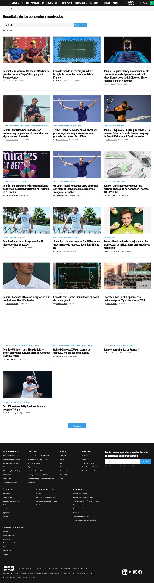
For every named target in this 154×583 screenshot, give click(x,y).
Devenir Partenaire (80, 493)
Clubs (5, 505)
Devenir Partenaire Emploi (83, 497)
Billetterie (84, 455)
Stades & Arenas (34, 463)
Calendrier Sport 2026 (11, 459)
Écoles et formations (11, 463)
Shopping (71, 237)
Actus (106, 67)
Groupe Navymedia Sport (13, 527)
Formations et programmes (46, 501)
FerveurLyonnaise (9, 543)
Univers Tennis (8, 535)
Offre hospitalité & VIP (81, 517)
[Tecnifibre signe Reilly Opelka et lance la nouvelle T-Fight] (27, 384)
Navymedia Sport (64, 568)
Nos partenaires (41, 573)
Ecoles (5, 517)
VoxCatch (6, 539)
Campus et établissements (46, 497)
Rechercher (80, 25)
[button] (4, 3)
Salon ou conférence (81, 509)
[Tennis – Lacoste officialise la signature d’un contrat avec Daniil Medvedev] (26, 276)
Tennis (17, 67)
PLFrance (6, 547)
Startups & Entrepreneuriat (38, 459)
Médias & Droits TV (15, 181)
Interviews (7, 475)
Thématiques (85, 451)
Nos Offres (77, 489)
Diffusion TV (84, 459)
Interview (73, 126)
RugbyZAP (7, 555)
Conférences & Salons (88, 463)
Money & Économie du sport (136, 67)
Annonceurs (15, 573)
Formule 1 (63, 471)
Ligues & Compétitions (11, 501)
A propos (6, 573)
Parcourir (77, 426)
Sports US (63, 475)
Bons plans (63, 237)
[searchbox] (38, 25)
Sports (30, 345)
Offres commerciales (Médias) (84, 521)
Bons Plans (7, 479)
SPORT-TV (7, 551)
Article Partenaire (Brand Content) (86, 501)
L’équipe (67, 573)
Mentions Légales (9, 577)
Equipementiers (9, 67)
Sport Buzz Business (11, 451)
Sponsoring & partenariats (119, 293)
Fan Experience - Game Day (118, 67)
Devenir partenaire (27, 573)
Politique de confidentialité (26, 577)
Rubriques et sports (10, 455)
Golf (61, 479)
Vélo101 (5, 531)
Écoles (38, 493)
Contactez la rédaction (80, 573)
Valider (145, 462)
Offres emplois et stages (12, 471)
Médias (5, 509)
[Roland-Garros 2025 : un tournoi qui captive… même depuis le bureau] (77, 328)
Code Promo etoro (10, 483)
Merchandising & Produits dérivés (31, 126)
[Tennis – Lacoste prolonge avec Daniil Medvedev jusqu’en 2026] (26, 220)
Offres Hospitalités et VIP (89, 467)
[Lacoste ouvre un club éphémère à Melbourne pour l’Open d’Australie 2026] (127, 276)
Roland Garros (75, 345)
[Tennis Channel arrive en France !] (127, 328)
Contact (93, 573)
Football (63, 455)
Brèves (6, 293)
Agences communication (12, 467)
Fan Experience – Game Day (38, 455)
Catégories (32, 451)
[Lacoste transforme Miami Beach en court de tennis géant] (77, 276)
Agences (6, 513)
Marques (6, 493)
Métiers (39, 505)
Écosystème (8, 489)
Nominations (32, 483)
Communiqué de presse (82, 505)
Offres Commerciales (88, 471)
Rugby (62, 459)
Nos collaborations (55, 573)
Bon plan (76, 513)
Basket (62, 463)
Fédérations (7, 497)
